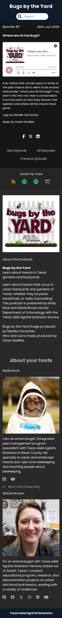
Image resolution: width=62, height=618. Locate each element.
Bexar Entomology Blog (23, 487)
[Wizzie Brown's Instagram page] (31, 597)
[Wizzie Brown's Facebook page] (6, 597)
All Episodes (46, 150)
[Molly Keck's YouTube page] (15, 479)
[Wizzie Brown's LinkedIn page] (39, 597)
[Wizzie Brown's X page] (23, 597)
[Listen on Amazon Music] (47, 181)
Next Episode (17, 150)
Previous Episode (34, 158)
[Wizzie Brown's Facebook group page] (15, 597)
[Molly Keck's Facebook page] (6, 479)
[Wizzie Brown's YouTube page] (48, 597)
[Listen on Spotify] (24, 181)
